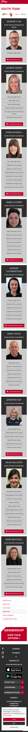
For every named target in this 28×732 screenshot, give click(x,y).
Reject (14, 723)
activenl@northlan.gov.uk (14, 664)
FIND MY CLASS (9, 682)
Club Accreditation (8, 615)
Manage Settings (14, 727)
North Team (6, 604)
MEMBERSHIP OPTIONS (12, 692)
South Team (6, 611)
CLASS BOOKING (9, 687)
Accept (14, 719)
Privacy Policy (7, 715)
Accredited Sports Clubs (10, 619)
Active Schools (7, 600)
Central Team (7, 608)
